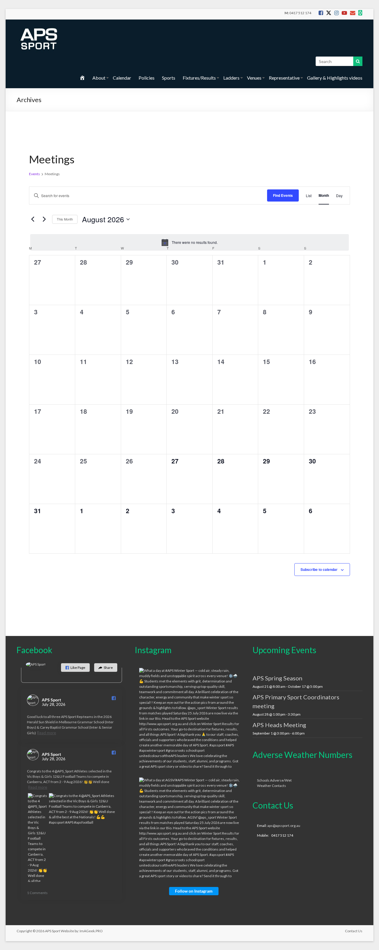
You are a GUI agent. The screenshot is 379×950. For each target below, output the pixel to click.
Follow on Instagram (194, 890)
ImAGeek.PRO (91, 931)
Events (34, 174)
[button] (75, 667)
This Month (65, 219)
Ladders (231, 77)
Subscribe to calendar (319, 569)
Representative (284, 77)
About (98, 77)
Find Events (283, 195)
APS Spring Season (277, 678)
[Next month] (44, 219)
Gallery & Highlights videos (334, 77)
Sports (168, 77)
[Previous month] (32, 219)
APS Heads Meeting (279, 724)
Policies (147, 77)
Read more (46, 732)
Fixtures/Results (199, 77)
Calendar (122, 77)
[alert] (189, 242)
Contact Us (353, 931)
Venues (254, 77)
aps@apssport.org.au (283, 825)
